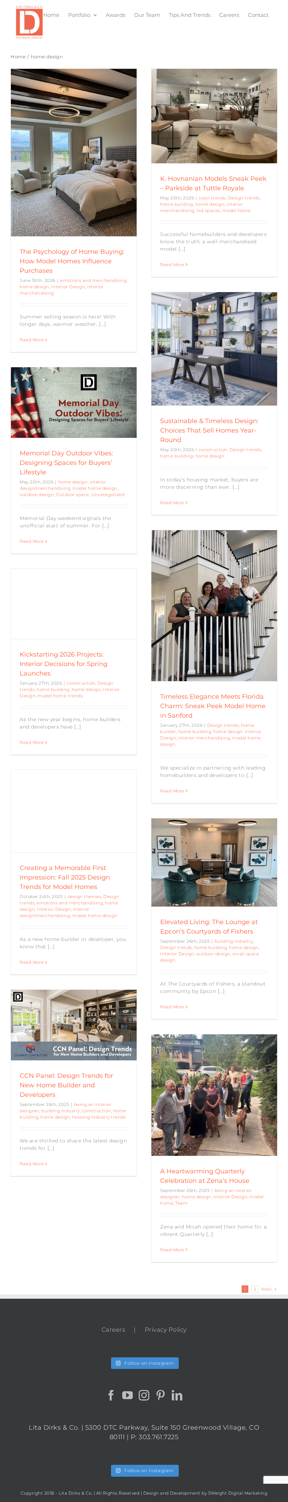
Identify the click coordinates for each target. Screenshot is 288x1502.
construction (213, 449)
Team (181, 1203)
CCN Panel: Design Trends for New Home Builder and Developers (66, 1085)
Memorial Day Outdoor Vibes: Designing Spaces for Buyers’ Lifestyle (66, 462)
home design (34, 286)
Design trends (244, 197)
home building (176, 204)
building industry (234, 941)
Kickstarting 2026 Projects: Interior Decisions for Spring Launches (63, 664)
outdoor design (37, 494)
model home (236, 210)
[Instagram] (144, 1395)
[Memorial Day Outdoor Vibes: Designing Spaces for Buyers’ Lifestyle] (74, 402)
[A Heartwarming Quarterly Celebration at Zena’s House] (214, 1095)
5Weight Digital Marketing (238, 1493)
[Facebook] (111, 1395)
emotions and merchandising (93, 280)
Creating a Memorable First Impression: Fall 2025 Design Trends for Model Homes (65, 877)
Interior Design (68, 286)
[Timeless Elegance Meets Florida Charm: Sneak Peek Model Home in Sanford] (214, 605)
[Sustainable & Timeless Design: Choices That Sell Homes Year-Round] (214, 349)
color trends (212, 197)
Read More (32, 339)
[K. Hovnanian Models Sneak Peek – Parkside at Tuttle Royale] (214, 116)
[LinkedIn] (177, 1395)
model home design (94, 488)
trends (75, 695)
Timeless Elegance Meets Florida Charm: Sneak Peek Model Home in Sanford (213, 706)
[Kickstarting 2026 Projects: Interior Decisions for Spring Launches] (74, 604)
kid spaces (208, 210)
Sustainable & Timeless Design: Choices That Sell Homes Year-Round (209, 430)
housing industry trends (99, 1117)
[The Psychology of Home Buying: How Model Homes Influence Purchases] (74, 152)
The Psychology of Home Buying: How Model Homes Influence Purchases (72, 261)
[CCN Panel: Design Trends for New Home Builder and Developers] (74, 1025)
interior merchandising (204, 737)
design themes (85, 896)
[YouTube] (127, 1395)
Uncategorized (108, 494)
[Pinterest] (160, 1395)
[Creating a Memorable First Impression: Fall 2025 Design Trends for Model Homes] (74, 811)
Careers (113, 1329)
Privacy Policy (166, 1329)
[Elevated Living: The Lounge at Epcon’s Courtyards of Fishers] (214, 862)
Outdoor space (72, 494)
